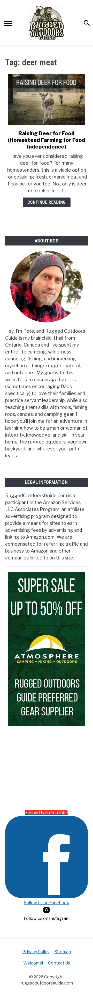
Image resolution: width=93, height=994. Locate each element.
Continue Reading (47, 202)
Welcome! (33, 963)
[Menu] (8, 24)
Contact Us (59, 963)
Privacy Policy (35, 951)
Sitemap (63, 951)
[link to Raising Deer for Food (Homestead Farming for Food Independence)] (46, 99)
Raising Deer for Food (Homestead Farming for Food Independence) (46, 140)
